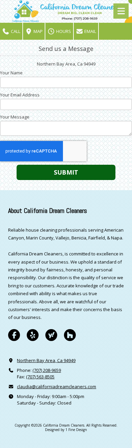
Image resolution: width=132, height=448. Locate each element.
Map (37, 31)
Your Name (11, 72)
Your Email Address (20, 94)
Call (15, 31)
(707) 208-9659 (46, 370)
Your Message (14, 117)
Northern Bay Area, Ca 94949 (46, 360)
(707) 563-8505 (40, 377)
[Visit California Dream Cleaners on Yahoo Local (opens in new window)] (51, 335)
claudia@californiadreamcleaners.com (56, 386)
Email (89, 31)
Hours (63, 31)
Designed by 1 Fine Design (66, 429)
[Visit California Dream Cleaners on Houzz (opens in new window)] (70, 335)
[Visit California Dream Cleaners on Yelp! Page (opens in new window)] (33, 335)
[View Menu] (121, 11)
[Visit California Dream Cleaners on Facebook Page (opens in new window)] (14, 335)
